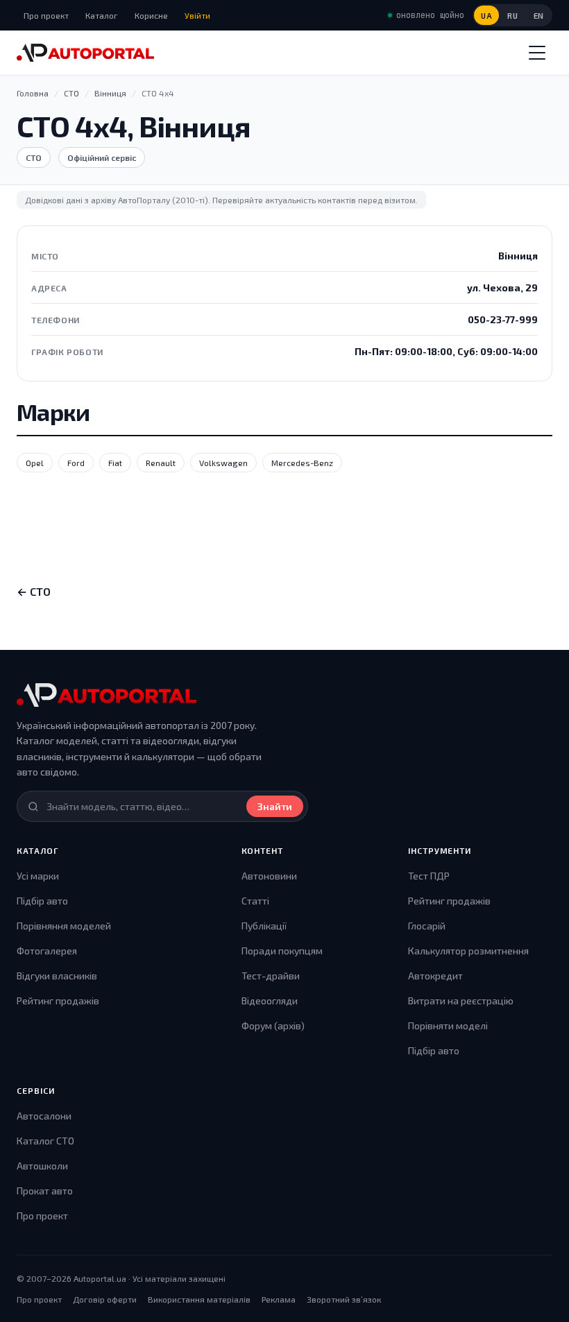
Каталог (101, 15)
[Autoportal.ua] (85, 53)
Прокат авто (45, 1190)
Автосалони (44, 1116)
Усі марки (38, 876)
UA (486, 15)
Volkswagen (223, 462)
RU (512, 15)
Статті (255, 901)
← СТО (34, 591)
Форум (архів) (273, 1025)
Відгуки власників (57, 975)
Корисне (151, 15)
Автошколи (42, 1165)
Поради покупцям (282, 950)
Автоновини (269, 876)
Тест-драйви (270, 975)
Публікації (264, 926)
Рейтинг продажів (58, 1000)
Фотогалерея (47, 950)
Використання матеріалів (199, 1299)
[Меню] (537, 52)
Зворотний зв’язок (344, 1299)
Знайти (274, 806)
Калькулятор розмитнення (468, 950)
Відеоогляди (269, 1000)
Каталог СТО (45, 1141)
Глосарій (426, 926)
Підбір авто (42, 901)
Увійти (197, 15)
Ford (76, 462)
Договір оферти (105, 1299)
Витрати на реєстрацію (460, 1000)
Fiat (115, 462)
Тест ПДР (429, 876)
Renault (161, 462)
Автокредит (435, 975)
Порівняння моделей (64, 926)
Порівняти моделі (448, 1025)
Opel (35, 462)
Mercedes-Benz (302, 462)
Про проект (46, 15)
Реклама (279, 1299)
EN (539, 15)
